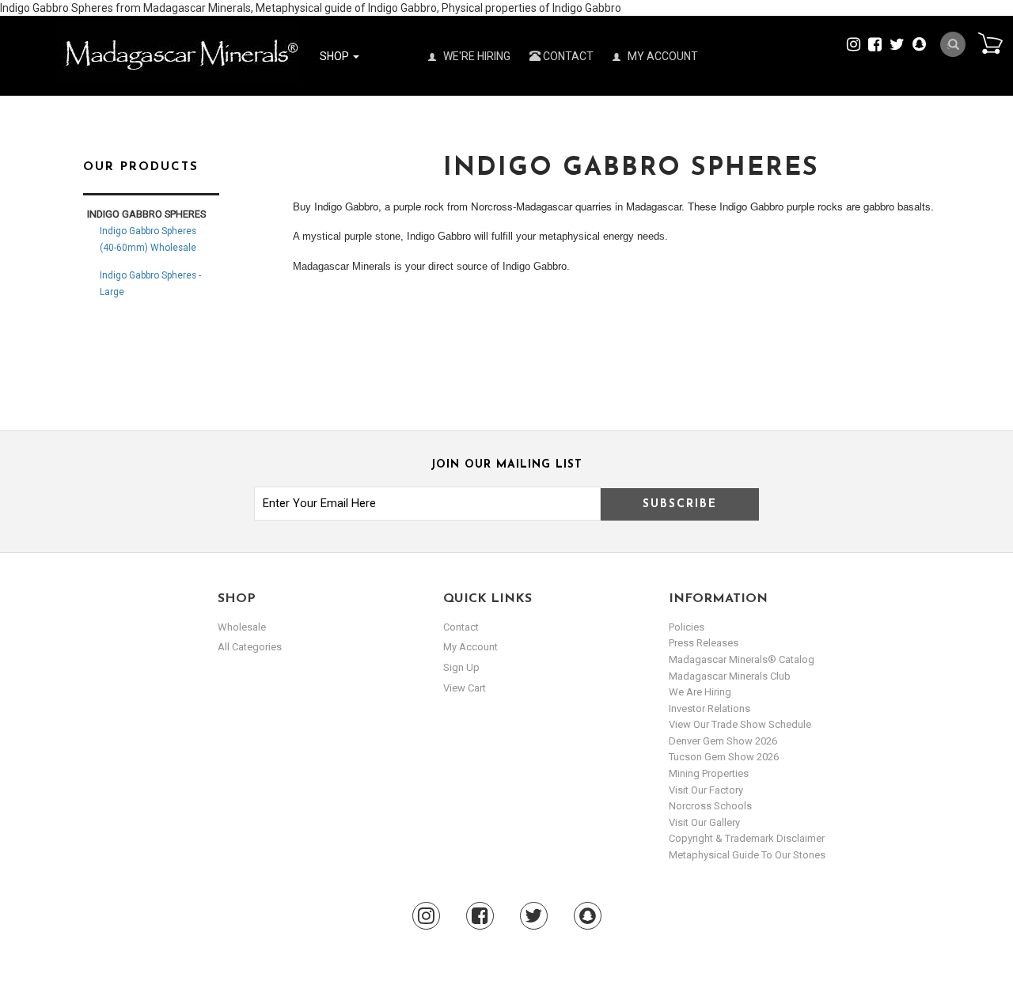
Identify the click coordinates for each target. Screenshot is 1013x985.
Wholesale (242, 627)
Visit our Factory (706, 790)
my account (470, 647)
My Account (661, 56)
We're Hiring (475, 56)
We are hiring (700, 692)
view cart (464, 688)
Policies (686, 627)
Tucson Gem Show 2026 (724, 757)
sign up (461, 667)
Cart (990, 43)
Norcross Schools (710, 806)
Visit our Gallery (704, 822)
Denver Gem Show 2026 (723, 741)
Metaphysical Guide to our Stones (747, 855)
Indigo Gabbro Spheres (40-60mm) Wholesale (148, 239)
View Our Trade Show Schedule (740, 724)
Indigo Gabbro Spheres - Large (150, 283)
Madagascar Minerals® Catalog (741, 659)
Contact (567, 56)
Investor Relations (709, 708)
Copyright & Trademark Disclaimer (747, 838)
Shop (335, 56)
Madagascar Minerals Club (730, 676)
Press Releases (703, 643)
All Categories (250, 647)
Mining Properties (709, 773)
